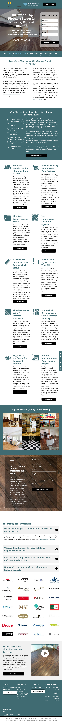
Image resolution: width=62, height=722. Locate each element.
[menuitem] (6, 714)
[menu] (59, 4)
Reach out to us (37, 99)
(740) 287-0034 (21, 40)
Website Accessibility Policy (50, 718)
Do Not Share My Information (19, 718)
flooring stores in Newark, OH (11, 94)
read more (53, 481)
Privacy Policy (9, 718)
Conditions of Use (28, 718)
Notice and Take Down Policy (39, 718)
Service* (44, 32)
